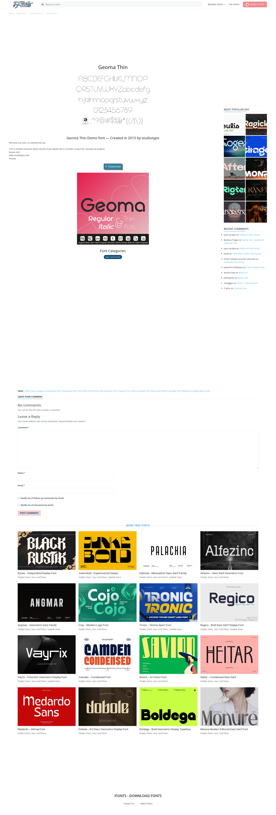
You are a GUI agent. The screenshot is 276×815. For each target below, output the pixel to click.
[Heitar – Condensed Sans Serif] (229, 654)
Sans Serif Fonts (36, 13)
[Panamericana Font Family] (256, 212)
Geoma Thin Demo (128, 391)
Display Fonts (24, 577)
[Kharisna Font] (234, 212)
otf (164, 391)
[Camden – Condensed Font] (107, 654)
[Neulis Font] (234, 124)
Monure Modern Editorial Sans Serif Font (224, 729)
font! (85, 391)
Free (91, 391)
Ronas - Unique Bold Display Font (37, 573)
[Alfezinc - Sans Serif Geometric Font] (229, 550)
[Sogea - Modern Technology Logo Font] (234, 146)
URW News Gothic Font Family (247, 253)
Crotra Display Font (255, 267)
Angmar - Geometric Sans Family (37, 625)
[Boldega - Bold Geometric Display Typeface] (168, 706)
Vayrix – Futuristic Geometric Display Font (42, 677)
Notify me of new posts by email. (37, 505)
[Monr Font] (256, 168)
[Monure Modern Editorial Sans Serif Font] (229, 706)
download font (54, 391)
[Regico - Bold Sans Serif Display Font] (229, 602)
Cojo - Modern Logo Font (93, 625)
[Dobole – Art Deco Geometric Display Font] (107, 706)
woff (208, 391)
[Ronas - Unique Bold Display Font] (47, 550)
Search (42, 4)
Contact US (129, 803)
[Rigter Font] (234, 190)
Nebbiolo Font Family (249, 234)
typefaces (186, 391)
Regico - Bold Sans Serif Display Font (222, 625)
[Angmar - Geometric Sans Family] (47, 602)
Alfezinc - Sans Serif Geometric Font (221, 573)
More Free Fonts (138, 525)
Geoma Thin (111, 391)
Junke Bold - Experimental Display (98, 573)
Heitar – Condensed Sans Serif (218, 677)
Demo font (30, 391)
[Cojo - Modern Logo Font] (107, 602)
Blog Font (243, 272)
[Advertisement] (113, 41)
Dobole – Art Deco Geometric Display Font (103, 729)
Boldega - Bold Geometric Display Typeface (165, 729)
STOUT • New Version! (247, 283)
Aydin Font (243, 277)
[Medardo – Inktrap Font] (47, 706)
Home (11, 13)
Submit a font (256, 4)
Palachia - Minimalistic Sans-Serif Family (163, 573)
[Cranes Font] (256, 190)
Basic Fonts (22, 13)
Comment (23, 427)
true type (171, 391)
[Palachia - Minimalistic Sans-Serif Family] (168, 550)
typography (198, 391)
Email (21, 485)
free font (99, 391)
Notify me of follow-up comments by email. (42, 498)
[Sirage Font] (256, 146)
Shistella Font (240, 288)
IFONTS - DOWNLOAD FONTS (138, 795)
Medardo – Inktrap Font (31, 729)
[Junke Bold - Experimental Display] (107, 550)
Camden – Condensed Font (94, 677)
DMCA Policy (146, 803)
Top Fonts (234, 4)
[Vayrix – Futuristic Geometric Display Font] (47, 654)
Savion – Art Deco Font (152, 677)
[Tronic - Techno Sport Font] (168, 602)
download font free (72, 391)
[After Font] (234, 168)
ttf (179, 391)
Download (114, 166)
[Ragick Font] (256, 124)
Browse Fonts (215, 4)
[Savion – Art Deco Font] (168, 654)
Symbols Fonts (53, 629)
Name (21, 473)
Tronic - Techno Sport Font (155, 625)
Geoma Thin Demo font (150, 391)
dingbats (41, 391)
